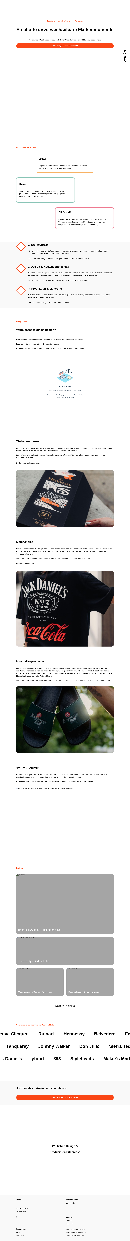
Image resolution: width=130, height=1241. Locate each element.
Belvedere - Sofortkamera (84, 992)
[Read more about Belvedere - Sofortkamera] (90, 982)
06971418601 (21, 1211)
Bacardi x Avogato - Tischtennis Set (39, 929)
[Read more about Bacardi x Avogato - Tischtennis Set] (65, 904)
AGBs (18, 1232)
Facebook (69, 1224)
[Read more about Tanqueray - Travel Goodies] (40, 982)
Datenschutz (21, 1229)
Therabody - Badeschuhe (33, 961)
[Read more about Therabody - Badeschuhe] (65, 951)
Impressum (20, 1236)
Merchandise (71, 1203)
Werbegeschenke (72, 1199)
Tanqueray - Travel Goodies (35, 992)
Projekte (19, 1199)
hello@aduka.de (73, 348)
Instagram (69, 1217)
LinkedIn (69, 1220)
